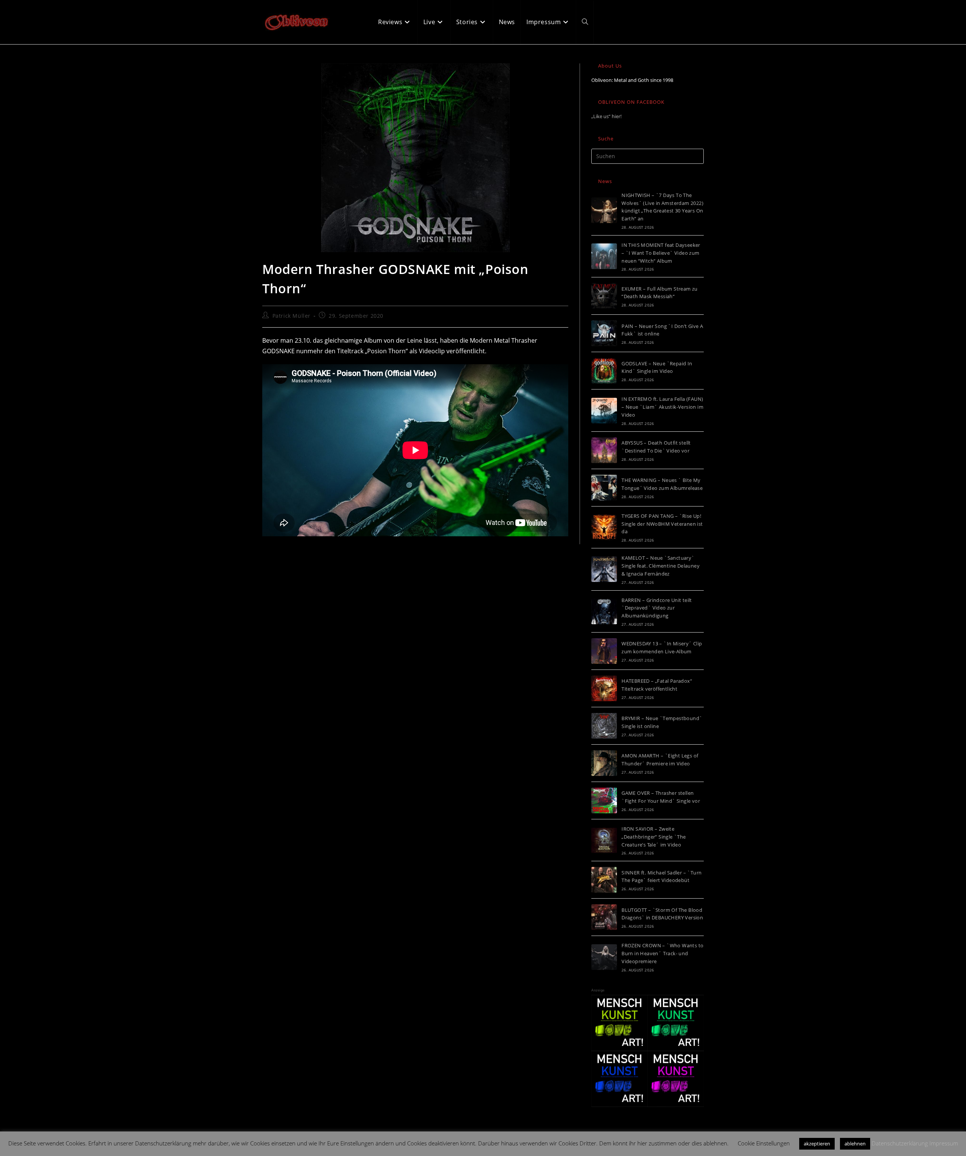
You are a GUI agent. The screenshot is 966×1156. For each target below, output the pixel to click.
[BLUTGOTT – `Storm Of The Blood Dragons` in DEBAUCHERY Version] (604, 917)
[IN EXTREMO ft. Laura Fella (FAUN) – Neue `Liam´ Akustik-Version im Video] (604, 410)
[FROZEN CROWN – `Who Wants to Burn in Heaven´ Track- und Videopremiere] (604, 957)
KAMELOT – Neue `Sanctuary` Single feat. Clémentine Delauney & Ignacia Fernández (660, 565)
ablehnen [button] (855, 1143)
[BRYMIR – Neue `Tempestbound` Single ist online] (604, 726)
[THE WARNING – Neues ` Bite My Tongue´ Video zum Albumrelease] (604, 487)
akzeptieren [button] (817, 1143)
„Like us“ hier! (606, 116)
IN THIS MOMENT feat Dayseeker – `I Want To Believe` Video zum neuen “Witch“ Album (660, 253)
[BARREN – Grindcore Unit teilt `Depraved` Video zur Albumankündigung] (604, 611)
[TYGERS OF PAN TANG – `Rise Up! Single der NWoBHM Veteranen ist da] (604, 527)
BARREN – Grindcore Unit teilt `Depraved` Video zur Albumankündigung (656, 608)
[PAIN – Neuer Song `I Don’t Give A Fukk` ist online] (604, 333)
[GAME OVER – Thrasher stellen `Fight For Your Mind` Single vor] (604, 800)
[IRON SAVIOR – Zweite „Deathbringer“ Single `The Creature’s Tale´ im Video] (604, 840)
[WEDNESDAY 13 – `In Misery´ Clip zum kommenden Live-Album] (604, 651)
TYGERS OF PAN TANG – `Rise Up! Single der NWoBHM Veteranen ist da (662, 524)
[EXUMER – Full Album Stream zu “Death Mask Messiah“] (604, 296)
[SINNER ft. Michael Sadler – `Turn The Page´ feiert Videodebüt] (604, 880)
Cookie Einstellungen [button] (764, 1143)
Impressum (943, 1143)
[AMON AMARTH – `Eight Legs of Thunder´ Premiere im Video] (604, 763)
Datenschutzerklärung (900, 1143)
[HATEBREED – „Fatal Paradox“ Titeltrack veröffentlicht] (604, 688)
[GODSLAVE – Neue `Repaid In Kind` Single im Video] (604, 370)
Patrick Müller (291, 315)
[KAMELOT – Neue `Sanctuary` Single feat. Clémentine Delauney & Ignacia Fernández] (604, 569)
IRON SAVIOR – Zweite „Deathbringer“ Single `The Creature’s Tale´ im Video (653, 836)
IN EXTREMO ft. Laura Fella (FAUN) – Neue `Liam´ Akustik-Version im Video (662, 407)
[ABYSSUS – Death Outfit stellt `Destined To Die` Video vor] (604, 450)
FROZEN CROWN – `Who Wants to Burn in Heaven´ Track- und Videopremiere (662, 953)
